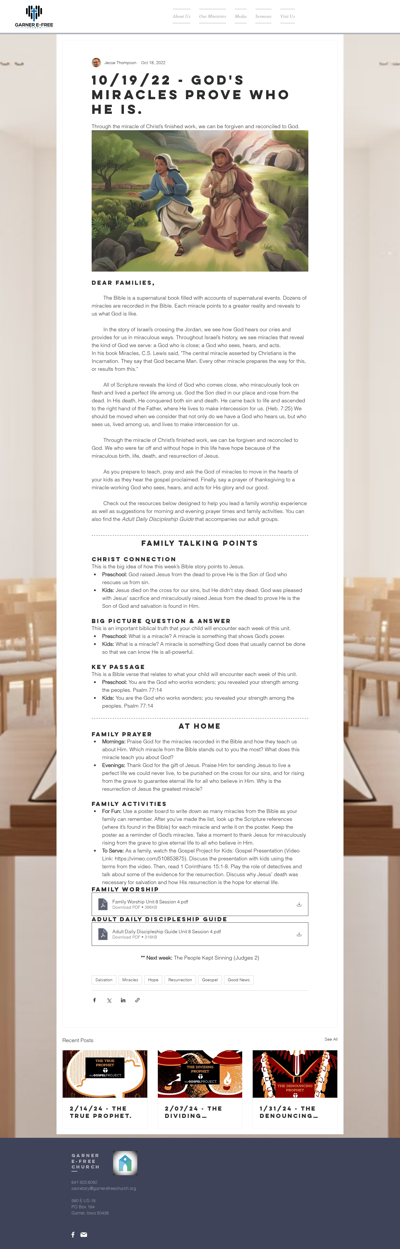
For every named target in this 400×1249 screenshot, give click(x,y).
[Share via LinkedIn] (123, 1000)
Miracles (130, 979)
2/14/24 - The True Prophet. (101, 1112)
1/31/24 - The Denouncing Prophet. (288, 1112)
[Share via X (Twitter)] (109, 1000)
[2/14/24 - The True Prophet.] (105, 1074)
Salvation (103, 979)
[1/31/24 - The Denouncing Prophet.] (295, 1074)
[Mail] (84, 1234)
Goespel (210, 979)
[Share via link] (137, 1000)
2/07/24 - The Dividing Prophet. (194, 1112)
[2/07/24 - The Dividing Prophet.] (200, 1074)
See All (331, 1039)
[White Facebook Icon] (73, 1234)
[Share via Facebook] (94, 1000)
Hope (153, 979)
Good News (239, 979)
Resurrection (180, 979)
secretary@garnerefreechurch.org (103, 1188)
